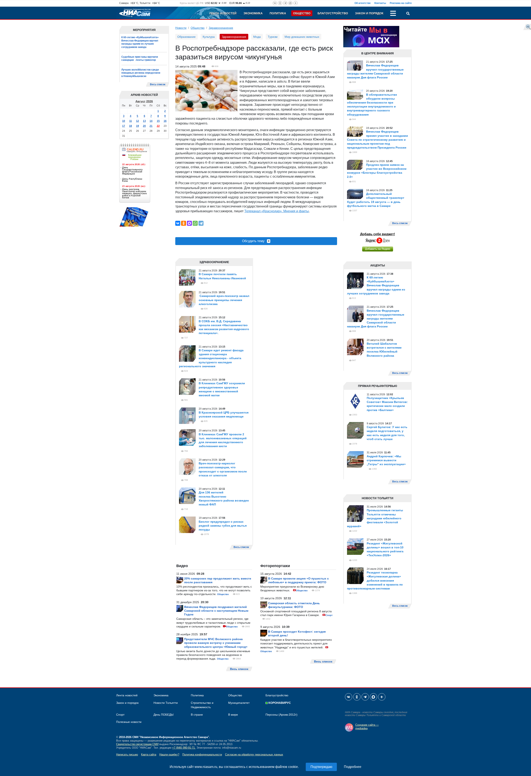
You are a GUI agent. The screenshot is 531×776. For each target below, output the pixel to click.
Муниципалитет (239, 702)
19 (137, 125)
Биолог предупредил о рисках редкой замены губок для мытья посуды (223, 525)
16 (165, 121)
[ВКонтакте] (177, 223)
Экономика (253, 13)
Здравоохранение (221, 27)
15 (158, 121)
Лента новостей (222, 13)
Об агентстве (362, 3)
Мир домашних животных (302, 36)
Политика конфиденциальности (202, 754)
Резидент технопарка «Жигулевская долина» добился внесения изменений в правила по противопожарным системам (375, 580)
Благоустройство (333, 13)
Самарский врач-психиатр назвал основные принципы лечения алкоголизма (224, 299)
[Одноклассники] (183, 223)
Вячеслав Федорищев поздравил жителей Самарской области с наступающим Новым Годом (216, 610)
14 (151, 121)
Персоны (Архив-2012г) (281, 714)
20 (144, 125)
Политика (278, 13)
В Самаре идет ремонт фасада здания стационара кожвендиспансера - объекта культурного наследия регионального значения (211, 358)
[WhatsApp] (195, 223)
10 (123, 121)
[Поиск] (408, 14)
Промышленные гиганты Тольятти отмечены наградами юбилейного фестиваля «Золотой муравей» (375, 518)
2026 (149, 101)
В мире (233, 714)
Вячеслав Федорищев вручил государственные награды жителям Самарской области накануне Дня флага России (375, 318)
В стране (197, 714)
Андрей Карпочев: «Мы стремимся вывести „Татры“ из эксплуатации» (386, 460)
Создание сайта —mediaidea (367, 726)
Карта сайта (148, 754)
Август (140, 101)
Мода (257, 36)
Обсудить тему (255, 241)
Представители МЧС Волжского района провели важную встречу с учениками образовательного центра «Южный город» (215, 642)
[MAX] (189, 223)
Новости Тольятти (165, 702)
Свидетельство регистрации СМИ (137, 744)
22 (158, 125)
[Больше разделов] (393, 14)
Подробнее (352, 767)
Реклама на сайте (401, 3)
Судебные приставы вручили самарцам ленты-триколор (139, 58)
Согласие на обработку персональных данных (254, 754)
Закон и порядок (369, 13)
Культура (209, 36)
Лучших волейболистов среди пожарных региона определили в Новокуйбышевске (140, 73)
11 (130, 121)
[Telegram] (201, 223)
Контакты (380, 3)
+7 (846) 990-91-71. (184, 747)
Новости (180, 27)
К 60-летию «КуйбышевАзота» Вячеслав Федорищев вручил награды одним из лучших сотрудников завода (140, 42)
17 (123, 125)
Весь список (157, 84)
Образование (186, 36)
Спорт (328, 615)
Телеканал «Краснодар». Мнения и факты (276, 211)
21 (151, 125)
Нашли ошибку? (169, 754)
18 (130, 125)
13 (144, 121)
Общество (302, 13)
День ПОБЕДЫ (163, 714)
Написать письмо (127, 754)
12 (137, 121)
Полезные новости (128, 722)
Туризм (273, 36)
